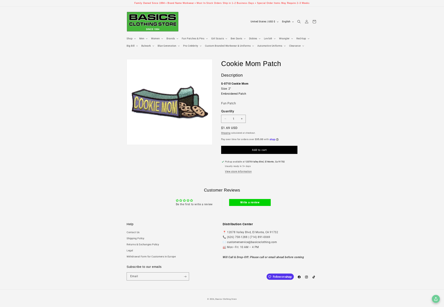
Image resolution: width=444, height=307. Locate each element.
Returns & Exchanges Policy (143, 244)
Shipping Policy (135, 238)
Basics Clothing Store (226, 299)
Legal (130, 250)
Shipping (225, 133)
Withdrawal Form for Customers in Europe (151, 256)
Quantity (227, 111)
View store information (238, 171)
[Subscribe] (185, 277)
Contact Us (133, 232)
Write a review (249, 202)
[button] (131, 38)
